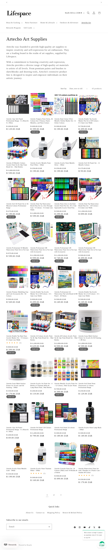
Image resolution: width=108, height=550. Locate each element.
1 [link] (47, 495)
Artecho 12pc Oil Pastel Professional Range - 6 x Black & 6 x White (17, 429)
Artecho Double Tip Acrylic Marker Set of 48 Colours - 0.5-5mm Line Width (41, 294)
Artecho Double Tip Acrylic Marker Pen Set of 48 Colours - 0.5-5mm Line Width (88, 121)
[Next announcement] (101, 2)
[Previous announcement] (6, 2)
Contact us (40, 513)
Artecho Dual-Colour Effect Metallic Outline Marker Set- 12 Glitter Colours (65, 121)
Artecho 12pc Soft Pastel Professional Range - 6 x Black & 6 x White (17, 121)
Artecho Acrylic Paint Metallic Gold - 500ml (16, 469)
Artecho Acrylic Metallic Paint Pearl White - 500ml (40, 164)
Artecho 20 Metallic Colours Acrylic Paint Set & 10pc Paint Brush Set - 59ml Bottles (16, 165)
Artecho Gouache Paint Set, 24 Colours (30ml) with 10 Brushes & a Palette (65, 470)
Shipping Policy (53, 513)
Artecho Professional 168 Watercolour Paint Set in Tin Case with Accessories (41, 250)
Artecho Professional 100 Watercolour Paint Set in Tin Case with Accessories (89, 250)
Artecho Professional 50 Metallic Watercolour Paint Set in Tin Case (17, 249)
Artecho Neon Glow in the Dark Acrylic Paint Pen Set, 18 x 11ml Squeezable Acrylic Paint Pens (65, 206)
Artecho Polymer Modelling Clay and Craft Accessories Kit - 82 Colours (17, 294)
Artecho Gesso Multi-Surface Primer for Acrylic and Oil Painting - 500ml (16, 385)
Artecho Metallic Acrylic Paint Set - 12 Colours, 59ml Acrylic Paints (65, 384)
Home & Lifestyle (47, 23)
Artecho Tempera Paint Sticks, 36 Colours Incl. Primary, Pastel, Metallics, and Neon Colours (41, 121)
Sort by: (64, 89)
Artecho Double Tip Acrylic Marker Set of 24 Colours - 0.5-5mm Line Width (89, 294)
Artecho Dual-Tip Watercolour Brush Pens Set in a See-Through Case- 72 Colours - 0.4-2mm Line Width (41, 207)
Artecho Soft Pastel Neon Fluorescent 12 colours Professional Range (86, 385)
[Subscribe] (49, 527)
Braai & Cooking (13, 23)
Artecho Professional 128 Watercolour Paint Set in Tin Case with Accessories (65, 250)
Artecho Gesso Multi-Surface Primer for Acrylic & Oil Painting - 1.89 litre (89, 338)
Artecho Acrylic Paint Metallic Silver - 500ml (64, 164)
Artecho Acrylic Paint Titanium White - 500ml (40, 469)
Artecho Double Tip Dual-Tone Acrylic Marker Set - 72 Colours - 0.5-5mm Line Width (17, 338)
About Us (29, 513)
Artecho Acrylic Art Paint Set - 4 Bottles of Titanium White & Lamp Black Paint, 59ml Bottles (41, 385)
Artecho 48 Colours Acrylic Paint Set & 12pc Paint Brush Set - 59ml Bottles (66, 338)
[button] (14, 22)
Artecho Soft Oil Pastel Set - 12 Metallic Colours (89, 164)
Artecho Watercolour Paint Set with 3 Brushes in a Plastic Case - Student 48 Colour (89, 470)
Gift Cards (28, 28)
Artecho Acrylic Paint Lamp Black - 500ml (89, 428)
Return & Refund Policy (72, 513)
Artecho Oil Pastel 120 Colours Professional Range (40, 428)
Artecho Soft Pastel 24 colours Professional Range (64, 428)
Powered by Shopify (25, 545)
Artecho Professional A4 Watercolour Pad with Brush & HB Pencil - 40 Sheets (65, 294)
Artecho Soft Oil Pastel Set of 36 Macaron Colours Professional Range (17, 206)
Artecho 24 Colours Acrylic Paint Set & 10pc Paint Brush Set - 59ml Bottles (42, 338)
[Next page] (61, 495)
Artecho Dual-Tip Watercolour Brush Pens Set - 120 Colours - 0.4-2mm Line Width (88, 206)
